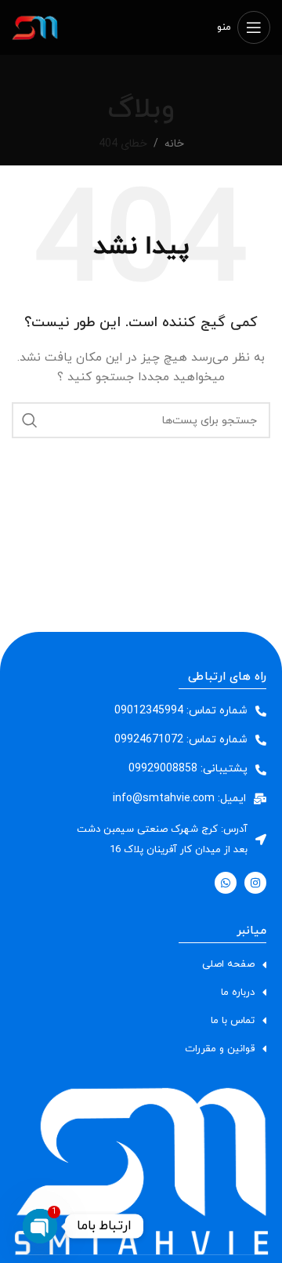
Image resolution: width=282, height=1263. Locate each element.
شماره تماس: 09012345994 (181, 710)
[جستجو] (30, 420)
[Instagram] (255, 883)
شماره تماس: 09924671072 (181, 739)
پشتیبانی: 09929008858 (188, 768)
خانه (174, 143)
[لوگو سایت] (35, 26)
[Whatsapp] (226, 883)
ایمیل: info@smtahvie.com (179, 798)
